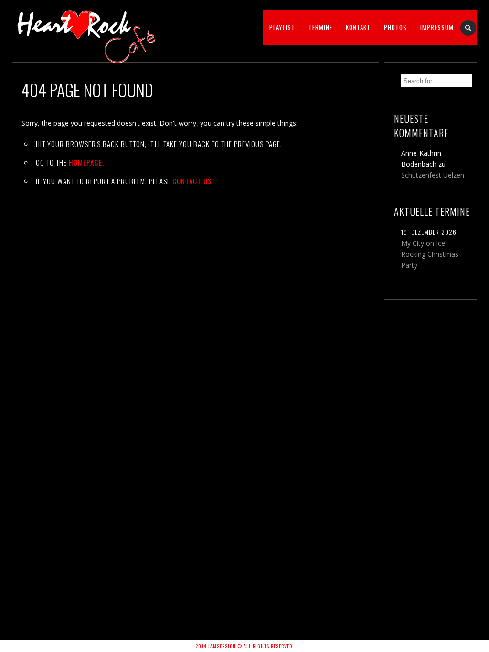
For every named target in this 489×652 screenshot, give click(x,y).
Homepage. (86, 162)
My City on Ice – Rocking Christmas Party (429, 254)
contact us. (193, 181)
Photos (395, 27)
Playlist (282, 27)
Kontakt (358, 27)
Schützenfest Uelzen (432, 174)
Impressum (437, 27)
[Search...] (468, 28)
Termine (320, 27)
